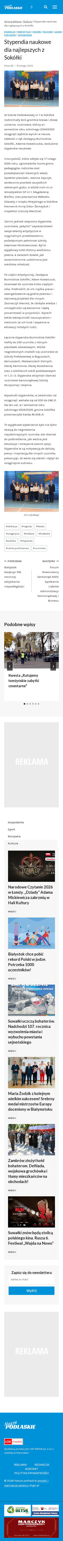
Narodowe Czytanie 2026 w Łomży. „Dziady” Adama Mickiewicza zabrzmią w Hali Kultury (30, 895)
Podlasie (29, 533)
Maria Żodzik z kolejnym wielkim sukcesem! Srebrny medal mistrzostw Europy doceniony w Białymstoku (31, 1101)
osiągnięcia (12, 533)
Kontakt (31, 1469)
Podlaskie (44, 533)
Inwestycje (24, 32)
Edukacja (9, 32)
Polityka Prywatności (31, 1473)
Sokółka (11, 541)
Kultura (47, 32)
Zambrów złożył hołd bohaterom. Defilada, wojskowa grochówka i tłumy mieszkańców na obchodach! (27, 1171)
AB (11, 65)
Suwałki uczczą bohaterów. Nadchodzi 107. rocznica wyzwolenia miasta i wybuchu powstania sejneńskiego (31, 1031)
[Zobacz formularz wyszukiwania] (46, 7)
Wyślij (31, 1291)
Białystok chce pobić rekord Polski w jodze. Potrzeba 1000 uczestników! (27, 962)
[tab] (24, 704)
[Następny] (53, 666)
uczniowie (39, 548)
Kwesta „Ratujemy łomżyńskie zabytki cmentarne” (23, 680)
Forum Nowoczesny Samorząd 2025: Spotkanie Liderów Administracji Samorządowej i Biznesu (48, 581)
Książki (37, 32)
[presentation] (31, 650)
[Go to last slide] (10, 666)
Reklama (20, 1464)
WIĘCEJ (12, 913)
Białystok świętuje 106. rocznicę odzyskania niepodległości (14, 574)
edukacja (11, 526)
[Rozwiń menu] (55, 7)
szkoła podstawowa (17, 548)
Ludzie (58, 32)
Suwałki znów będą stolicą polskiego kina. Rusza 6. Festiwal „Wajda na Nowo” (31, 1238)
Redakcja (42, 1464)
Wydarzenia (25, 35)
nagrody (27, 526)
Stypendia (26, 541)
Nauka (40, 526)
